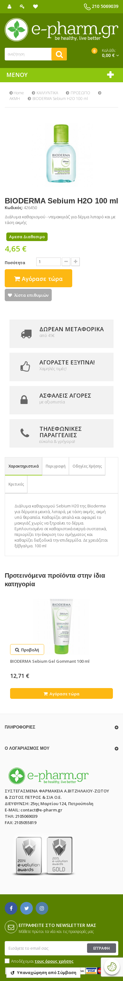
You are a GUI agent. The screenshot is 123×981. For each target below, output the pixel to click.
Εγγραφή (101, 948)
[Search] (59, 54)
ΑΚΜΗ (14, 98)
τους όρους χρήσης (54, 961)
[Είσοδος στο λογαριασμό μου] (22, 6)
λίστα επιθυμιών (31, 295)
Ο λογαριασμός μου (27, 748)
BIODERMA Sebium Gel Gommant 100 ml (50, 661)
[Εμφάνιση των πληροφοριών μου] (9, 6)
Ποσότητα (15, 262)
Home (18, 93)
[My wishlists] (35, 6)
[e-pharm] (61, 29)
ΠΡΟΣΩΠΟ (80, 93)
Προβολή (29, 650)
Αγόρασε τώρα (64, 694)
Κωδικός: (14, 207)
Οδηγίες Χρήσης (87, 466)
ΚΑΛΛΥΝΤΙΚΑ (47, 93)
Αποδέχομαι (42, 961)
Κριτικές (16, 484)
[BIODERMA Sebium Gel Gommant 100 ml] (61, 627)
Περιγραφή (56, 466)
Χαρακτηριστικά (24, 466)
